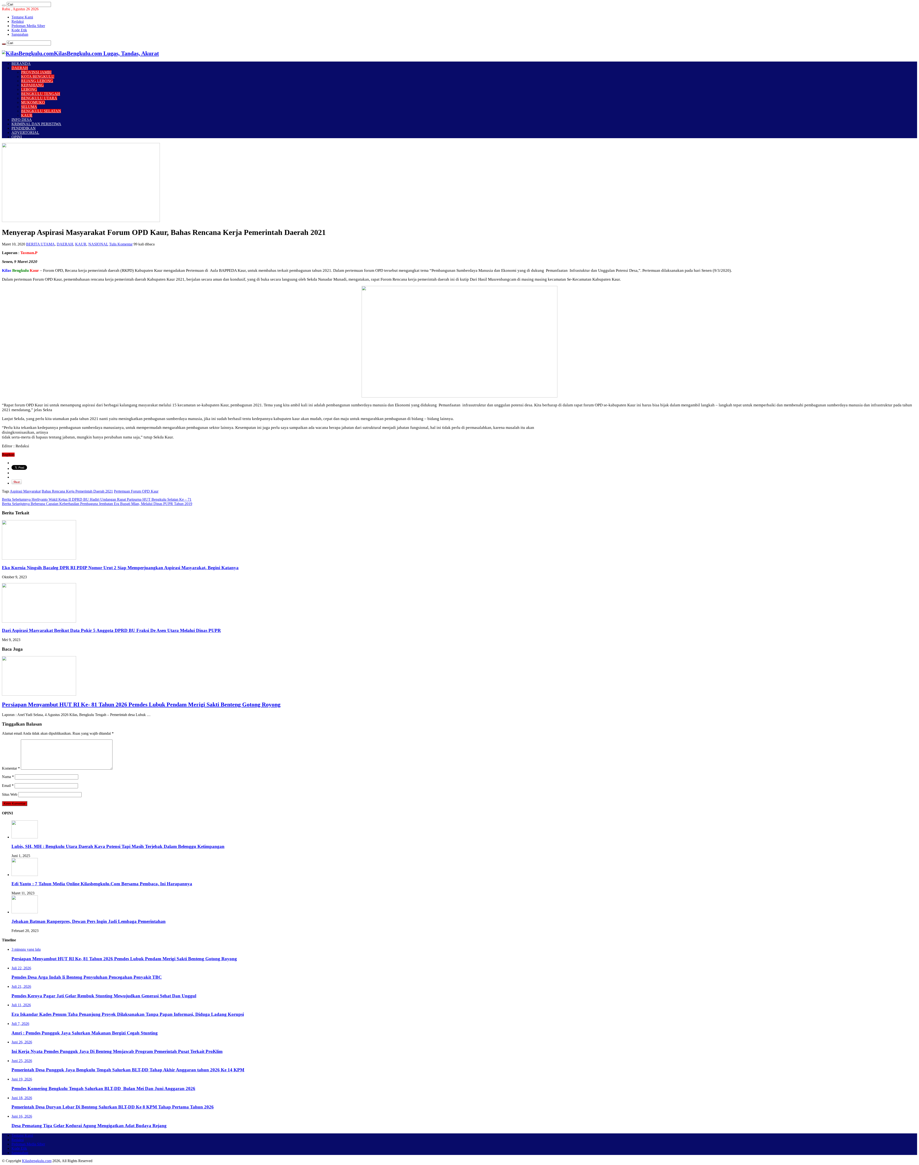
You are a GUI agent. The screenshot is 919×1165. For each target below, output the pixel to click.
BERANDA (21, 64)
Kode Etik (19, 30)
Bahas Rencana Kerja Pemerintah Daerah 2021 (77, 491)
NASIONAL (98, 244)
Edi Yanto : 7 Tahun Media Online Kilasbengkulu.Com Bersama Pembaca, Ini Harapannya (101, 883)
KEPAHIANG (32, 85)
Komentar (11, 768)
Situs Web (9, 794)
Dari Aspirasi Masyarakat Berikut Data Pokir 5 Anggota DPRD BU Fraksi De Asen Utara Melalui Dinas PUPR (111, 630)
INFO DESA (21, 120)
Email (8, 786)
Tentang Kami (22, 17)
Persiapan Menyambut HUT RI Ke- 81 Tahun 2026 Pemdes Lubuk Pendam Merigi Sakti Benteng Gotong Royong (141, 704)
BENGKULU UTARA (39, 98)
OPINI (16, 137)
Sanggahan (19, 34)
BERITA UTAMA (40, 244)
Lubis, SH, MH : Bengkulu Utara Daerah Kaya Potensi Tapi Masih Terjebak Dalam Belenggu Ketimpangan (117, 846)
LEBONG (29, 89)
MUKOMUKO (33, 102)
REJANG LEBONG (37, 81)
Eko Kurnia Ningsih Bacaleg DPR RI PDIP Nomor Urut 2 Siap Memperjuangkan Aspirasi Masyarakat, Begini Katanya (120, 567)
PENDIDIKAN (23, 128)
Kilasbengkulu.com (36, 1161)
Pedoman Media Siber (28, 26)
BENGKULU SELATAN (41, 111)
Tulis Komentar (121, 244)
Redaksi (17, 21)
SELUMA (29, 107)
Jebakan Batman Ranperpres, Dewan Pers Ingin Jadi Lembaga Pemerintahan (88, 921)
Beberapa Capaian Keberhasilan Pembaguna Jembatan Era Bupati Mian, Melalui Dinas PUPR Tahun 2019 (97, 504)
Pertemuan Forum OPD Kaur (136, 491)
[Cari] (4, 5)
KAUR (26, 115)
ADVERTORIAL (25, 133)
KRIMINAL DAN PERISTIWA (36, 124)
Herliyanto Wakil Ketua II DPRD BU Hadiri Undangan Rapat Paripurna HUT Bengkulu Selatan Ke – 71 (96, 499)
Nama (8, 777)
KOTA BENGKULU (37, 76)
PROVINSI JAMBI (36, 72)
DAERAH (19, 68)
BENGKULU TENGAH (40, 94)
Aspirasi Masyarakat (25, 491)
